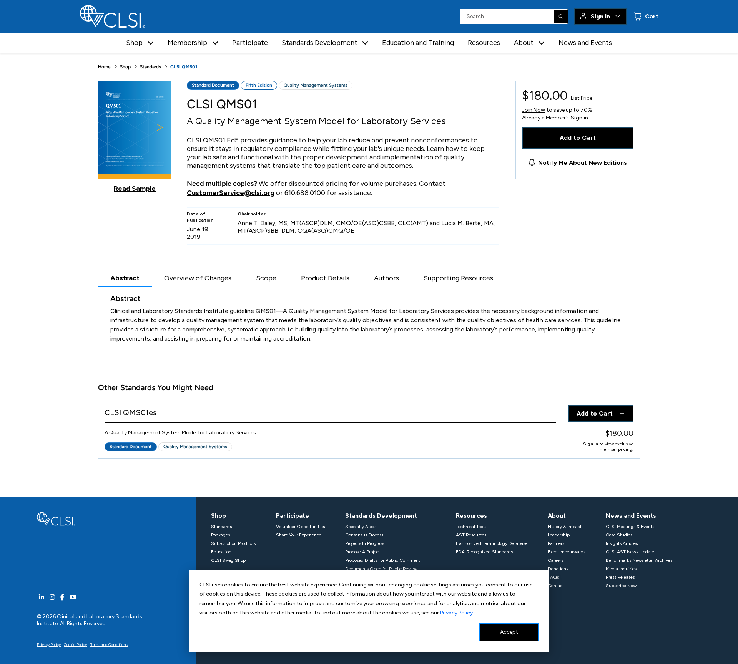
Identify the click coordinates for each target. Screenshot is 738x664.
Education (221, 552)
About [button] (524, 42)
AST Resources (471, 535)
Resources (484, 42)
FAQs (553, 577)
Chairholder (252, 214)
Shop (125, 67)
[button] (151, 43)
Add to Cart (578, 137)
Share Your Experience (298, 535)
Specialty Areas (360, 526)
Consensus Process (364, 535)
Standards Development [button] (319, 42)
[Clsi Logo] (56, 518)
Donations (558, 568)
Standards (150, 67)
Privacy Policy (456, 612)
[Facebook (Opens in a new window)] (62, 597)
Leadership (559, 535)
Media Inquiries (621, 568)
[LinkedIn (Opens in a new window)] (41, 597)
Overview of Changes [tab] (197, 278)
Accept (509, 632)
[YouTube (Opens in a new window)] (73, 597)
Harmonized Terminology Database (491, 543)
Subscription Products (233, 543)
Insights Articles (622, 543)
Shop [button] (134, 42)
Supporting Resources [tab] (458, 278)
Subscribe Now (621, 585)
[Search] (561, 16)
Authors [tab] (386, 278)
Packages (220, 535)
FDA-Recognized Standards (484, 552)
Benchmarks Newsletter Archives (639, 560)
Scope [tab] (266, 278)
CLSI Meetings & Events (630, 526)
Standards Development (381, 515)
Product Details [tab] (325, 278)
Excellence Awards (566, 552)
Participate (250, 42)
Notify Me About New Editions (582, 162)
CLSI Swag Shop (228, 560)
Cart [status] (650, 16)
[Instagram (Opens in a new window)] (52, 597)
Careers (555, 560)
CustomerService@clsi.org (230, 193)
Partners (556, 543)
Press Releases (620, 577)
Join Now (533, 110)
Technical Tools (471, 526)
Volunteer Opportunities (300, 526)
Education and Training (418, 42)
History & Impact (565, 526)
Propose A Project (362, 552)
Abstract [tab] (125, 278)
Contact (556, 585)
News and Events (585, 42)
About (557, 515)
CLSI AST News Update (630, 552)
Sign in (579, 118)
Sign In (600, 16)
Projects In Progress (364, 543)
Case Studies (619, 535)
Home (104, 67)
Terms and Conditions (109, 644)
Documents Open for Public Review (381, 568)
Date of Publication (200, 217)
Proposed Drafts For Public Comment (382, 560)
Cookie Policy (75, 644)
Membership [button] (187, 42)
